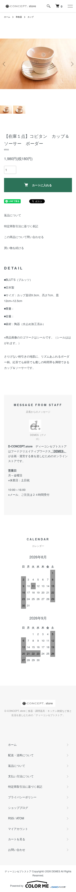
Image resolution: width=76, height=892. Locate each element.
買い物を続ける (14, 248)
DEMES (58, 451)
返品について (12, 215)
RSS (11, 818)
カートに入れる (42, 185)
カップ (31, 16)
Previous (4, 63)
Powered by (16, 885)
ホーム (7, 16)
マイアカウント (18, 829)
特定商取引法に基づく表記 (21, 226)
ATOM (20, 818)
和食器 (19, 16)
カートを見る (16, 839)
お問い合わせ (16, 850)
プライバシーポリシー (22, 797)
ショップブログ (18, 808)
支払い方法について (21, 776)
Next (71, 63)
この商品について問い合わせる (24, 237)
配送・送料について (21, 755)
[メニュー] (70, 6)
